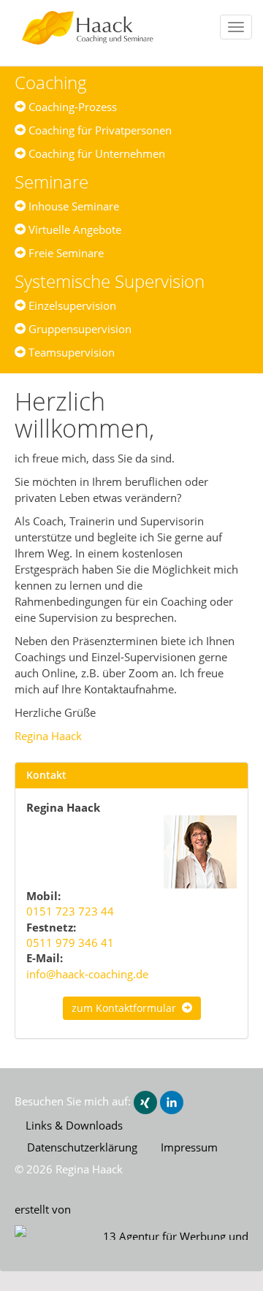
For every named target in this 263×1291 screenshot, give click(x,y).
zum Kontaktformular (127, 1008)
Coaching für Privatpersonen (99, 130)
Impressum (189, 1147)
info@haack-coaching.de (87, 974)
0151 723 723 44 (70, 911)
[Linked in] (171, 1101)
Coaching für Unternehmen (95, 153)
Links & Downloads (74, 1125)
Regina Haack (48, 735)
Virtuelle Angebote (73, 229)
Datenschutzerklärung (82, 1147)
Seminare (51, 182)
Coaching (51, 82)
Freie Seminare (65, 252)
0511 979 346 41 (70, 942)
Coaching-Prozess (71, 106)
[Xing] (145, 1101)
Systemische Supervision (110, 281)
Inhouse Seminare (72, 206)
